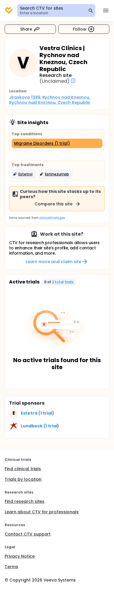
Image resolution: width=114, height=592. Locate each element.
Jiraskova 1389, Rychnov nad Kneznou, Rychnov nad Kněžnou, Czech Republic (50, 99)
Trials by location (23, 479)
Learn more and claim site (53, 262)
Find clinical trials (23, 469)
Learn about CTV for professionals (42, 512)
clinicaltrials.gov (52, 218)
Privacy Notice (20, 556)
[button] (24, 174)
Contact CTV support (28, 534)
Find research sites (24, 501)
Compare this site (53, 204)
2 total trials (63, 281)
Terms (11, 567)
